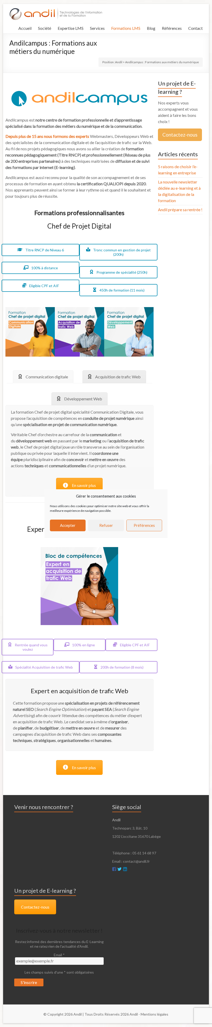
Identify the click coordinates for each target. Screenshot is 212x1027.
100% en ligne (83, 645)
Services (97, 28)
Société (44, 28)
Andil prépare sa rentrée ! (180, 209)
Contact (195, 28)
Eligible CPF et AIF (43, 286)
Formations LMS (125, 28)
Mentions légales (154, 1014)
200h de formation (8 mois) (121, 667)
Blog (151, 28)
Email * (59, 955)
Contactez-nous (180, 135)
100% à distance (44, 268)
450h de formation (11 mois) (122, 290)
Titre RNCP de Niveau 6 (44, 250)
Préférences (144, 525)
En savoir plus (84, 485)
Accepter (67, 525)
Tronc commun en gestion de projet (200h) (121, 252)
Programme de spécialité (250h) (121, 272)
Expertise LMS (71, 28)
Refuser (106, 525)
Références (172, 28)
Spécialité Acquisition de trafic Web (43, 667)
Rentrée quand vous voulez (31, 647)
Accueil (25, 28)
